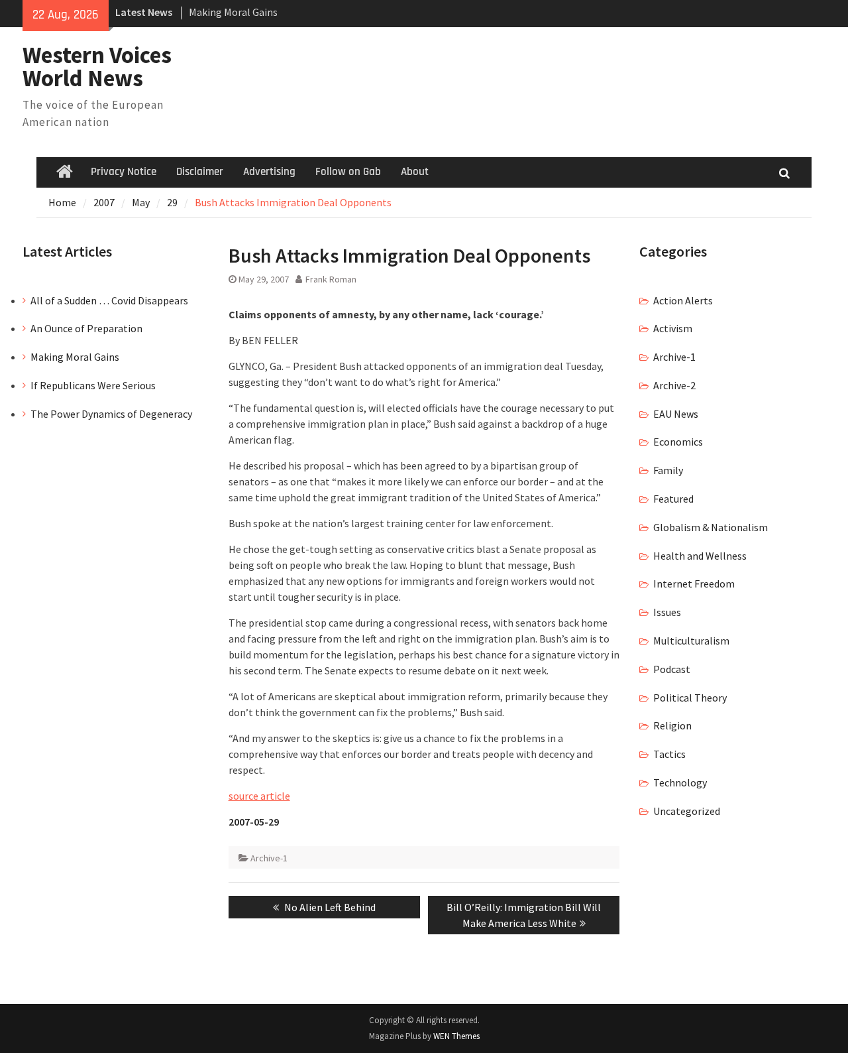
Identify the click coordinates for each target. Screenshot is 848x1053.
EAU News (675, 413)
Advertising (269, 171)
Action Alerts (683, 300)
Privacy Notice (123, 171)
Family (668, 470)
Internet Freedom (694, 583)
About (415, 171)
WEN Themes (456, 1036)
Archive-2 (674, 385)
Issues (667, 612)
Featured (673, 498)
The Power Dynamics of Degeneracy (111, 413)
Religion (672, 725)
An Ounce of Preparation (86, 328)
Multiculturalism (691, 640)
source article (259, 795)
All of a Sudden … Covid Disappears (109, 300)
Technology (680, 782)
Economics (678, 441)
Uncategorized (686, 811)
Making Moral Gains (233, 12)
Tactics (669, 754)
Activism (672, 328)
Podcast (671, 669)
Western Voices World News (97, 66)
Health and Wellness (700, 555)
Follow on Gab (348, 171)
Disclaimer (199, 171)
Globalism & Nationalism (710, 527)
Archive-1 (269, 858)
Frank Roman (330, 279)
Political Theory (690, 697)
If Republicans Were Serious (93, 385)
